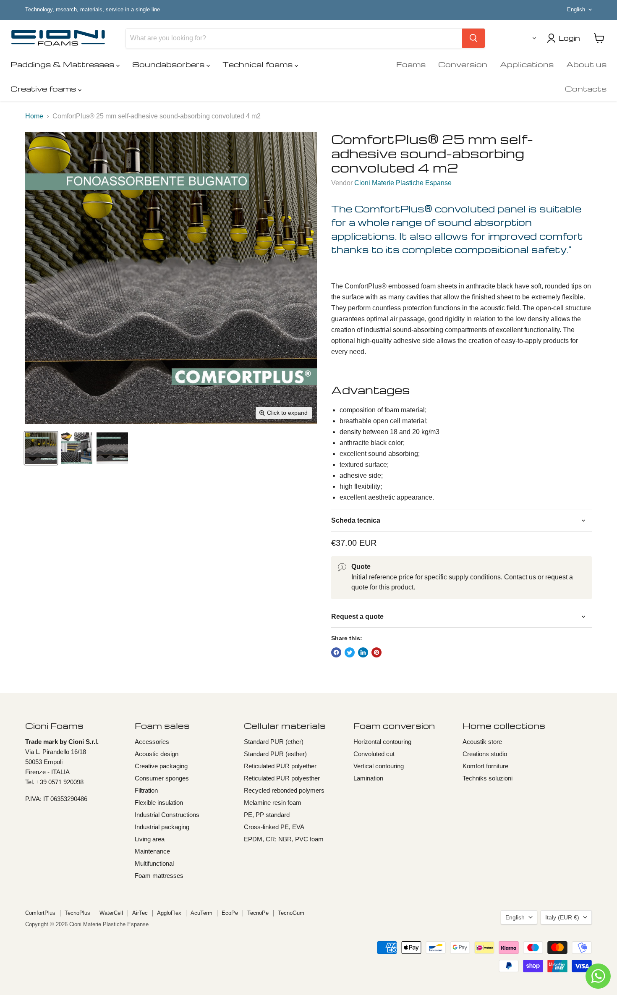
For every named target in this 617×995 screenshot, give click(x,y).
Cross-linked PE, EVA (274, 826)
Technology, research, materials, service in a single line (92, 10)
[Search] (473, 38)
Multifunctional (154, 863)
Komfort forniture (485, 766)
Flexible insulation (159, 802)
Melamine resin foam (272, 802)
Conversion (462, 64)
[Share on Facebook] (336, 652)
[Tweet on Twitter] (350, 652)
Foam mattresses (159, 875)
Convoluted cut (374, 753)
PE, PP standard (267, 814)
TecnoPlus (77, 913)
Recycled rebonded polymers (284, 790)
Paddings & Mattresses (63, 64)
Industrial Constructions (167, 814)
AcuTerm (201, 913)
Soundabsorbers (169, 64)
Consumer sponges (162, 778)
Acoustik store (482, 741)
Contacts (586, 88)
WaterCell (111, 913)
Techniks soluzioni (487, 778)
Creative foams (44, 88)
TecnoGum (291, 913)
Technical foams (258, 64)
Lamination (368, 778)
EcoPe (230, 913)
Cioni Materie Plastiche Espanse (403, 182)
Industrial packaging (162, 826)
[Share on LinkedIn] (363, 652)
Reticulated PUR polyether (280, 766)
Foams (411, 64)
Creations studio (485, 753)
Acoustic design (156, 753)
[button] (532, 38)
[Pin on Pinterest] (376, 652)
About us (586, 64)
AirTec (140, 913)
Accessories (152, 741)
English (576, 9)
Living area (150, 839)
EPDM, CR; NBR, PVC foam (284, 839)
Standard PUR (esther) (275, 753)
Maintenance (152, 851)
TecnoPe (258, 913)
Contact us (520, 577)
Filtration (146, 790)
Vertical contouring (378, 766)
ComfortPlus (40, 913)
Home (34, 116)
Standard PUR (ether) (273, 741)
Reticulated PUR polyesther (282, 778)
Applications (527, 64)
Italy (562, 917)
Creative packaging (161, 766)
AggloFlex (169, 913)
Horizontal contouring (382, 741)
